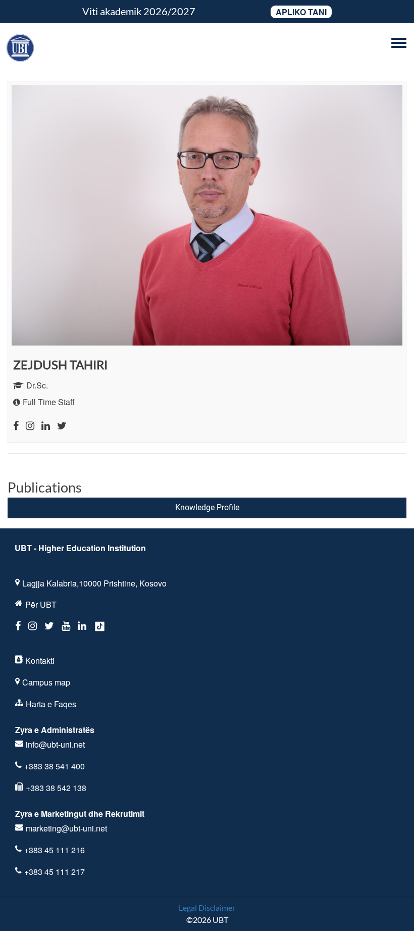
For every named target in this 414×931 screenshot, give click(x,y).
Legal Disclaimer (207, 907)
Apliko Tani (301, 12)
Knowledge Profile (207, 507)
